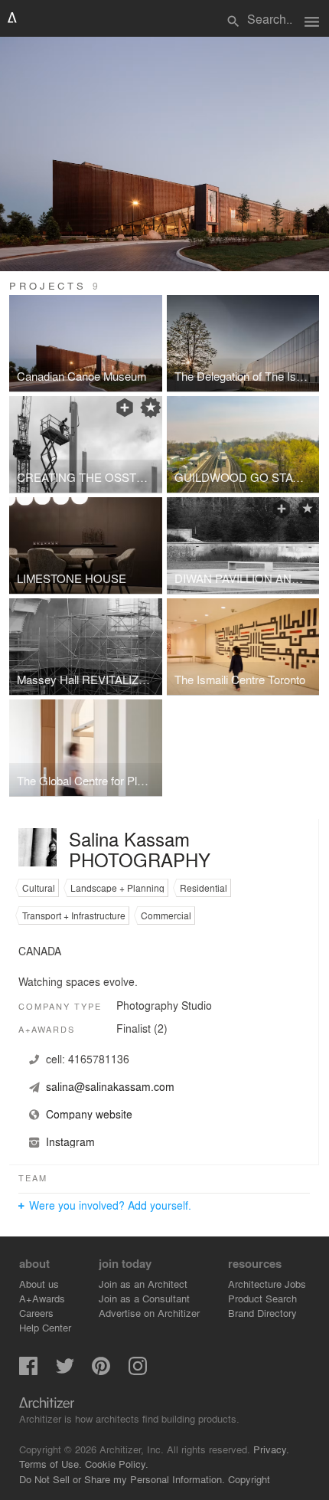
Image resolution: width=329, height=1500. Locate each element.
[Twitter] (65, 1371)
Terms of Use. (50, 1463)
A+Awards (42, 1298)
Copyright (249, 1479)
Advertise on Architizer (149, 1312)
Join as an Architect (143, 1283)
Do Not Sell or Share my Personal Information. (122, 1479)
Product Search (262, 1298)
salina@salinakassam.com (110, 1086)
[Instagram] (138, 1371)
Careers (36, 1312)
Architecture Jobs (267, 1283)
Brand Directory (262, 1312)
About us (39, 1283)
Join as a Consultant (144, 1298)
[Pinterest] (101, 1371)
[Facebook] (28, 1371)
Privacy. (271, 1449)
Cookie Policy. (116, 1463)
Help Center (45, 1327)
